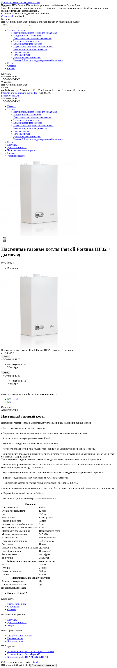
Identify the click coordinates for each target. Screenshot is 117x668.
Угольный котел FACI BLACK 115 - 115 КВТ (30, 651)
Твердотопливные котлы (26, 41)
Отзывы (11, 65)
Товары (11, 109)
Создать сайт (8, 16)
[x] (9, 402)
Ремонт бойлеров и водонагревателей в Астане (38, 60)
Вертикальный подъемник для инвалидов (35, 33)
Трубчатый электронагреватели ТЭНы (33, 46)
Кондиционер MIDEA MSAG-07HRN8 (27, 657)
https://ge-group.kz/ (10, 93)
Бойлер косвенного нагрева (27, 44)
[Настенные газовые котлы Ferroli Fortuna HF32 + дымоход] (39, 347)
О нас (10, 63)
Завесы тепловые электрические (30, 49)
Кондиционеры (15, 641)
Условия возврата (16, 155)
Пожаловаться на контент (43, 665)
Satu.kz (36, 662)
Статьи (11, 68)
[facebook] (13, 399)
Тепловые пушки (22, 55)
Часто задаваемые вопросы (21, 150)
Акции (10, 625)
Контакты (12, 144)
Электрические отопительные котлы (32, 38)
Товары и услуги (16, 30)
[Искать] (30, 25)
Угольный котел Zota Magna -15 (23, 654)
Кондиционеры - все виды (27, 35)
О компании (13, 606)
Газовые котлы (21, 52)
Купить (5, 356)
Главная (11, 106)
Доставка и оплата (17, 147)
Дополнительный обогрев (27, 57)
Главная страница (16, 604)
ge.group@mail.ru (28, 93)
